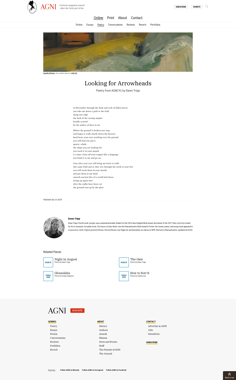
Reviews (131, 24)
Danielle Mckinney (49, 73)
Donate (196, 7)
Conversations (115, 24)
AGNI (57, 310)
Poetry (100, 24)
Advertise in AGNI (157, 326)
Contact (136, 17)
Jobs (150, 330)
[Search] (207, 6)
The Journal (105, 353)
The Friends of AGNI (109, 349)
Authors (103, 330)
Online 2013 (123, 276)
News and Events (108, 341)
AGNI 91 (116, 90)
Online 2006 (48, 276)
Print (110, 17)
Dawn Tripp (133, 90)
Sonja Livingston (68, 276)
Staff (101, 345)
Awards (103, 334)
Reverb (142, 24)
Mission (103, 337)
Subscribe (181, 7)
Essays (89, 24)
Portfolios (155, 24)
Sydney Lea (142, 276)
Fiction (79, 24)
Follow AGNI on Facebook (116, 370)
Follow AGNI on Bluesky (69, 370)
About (122, 17)
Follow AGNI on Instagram (92, 370)
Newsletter (154, 334)
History (103, 326)
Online (98, 17)
